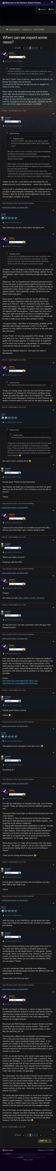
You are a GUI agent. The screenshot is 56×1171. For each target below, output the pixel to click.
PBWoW (8, 1154)
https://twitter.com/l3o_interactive (32, 598)
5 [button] (34, 48)
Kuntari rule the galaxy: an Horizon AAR (15, 207)
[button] (23, 48)
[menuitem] (51, 9)
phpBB (21, 1157)
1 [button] (25, 48)
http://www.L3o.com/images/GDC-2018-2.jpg (20, 683)
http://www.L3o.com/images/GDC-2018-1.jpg (20, 681)
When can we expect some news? (25, 39)
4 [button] (32, 48)
